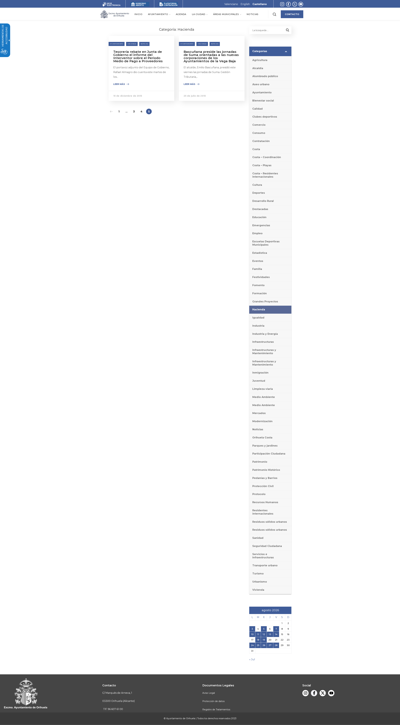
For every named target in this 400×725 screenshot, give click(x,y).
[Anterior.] (111, 111)
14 (276, 634)
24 (252, 645)
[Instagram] (282, 4)
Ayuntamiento (116, 44)
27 (270, 645)
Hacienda (132, 44)
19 (264, 639)
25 (258, 645)
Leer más (119, 84)
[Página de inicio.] (114, 14)
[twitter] (295, 4)
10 (252, 634)
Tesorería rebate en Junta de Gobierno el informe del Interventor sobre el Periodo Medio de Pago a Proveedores (138, 56)
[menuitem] (138, 14)
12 (264, 634)
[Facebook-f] (288, 4)
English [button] (245, 4)
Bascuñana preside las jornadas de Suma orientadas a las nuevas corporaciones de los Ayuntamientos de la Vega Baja (211, 56)
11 (258, 634)
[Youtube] (300, 4)
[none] (159, 14)
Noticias (144, 44)
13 (270, 634)
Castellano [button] (259, 4)
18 (258, 639)
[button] (274, 14)
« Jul (252, 659)
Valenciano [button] (231, 4)
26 (263, 645)
